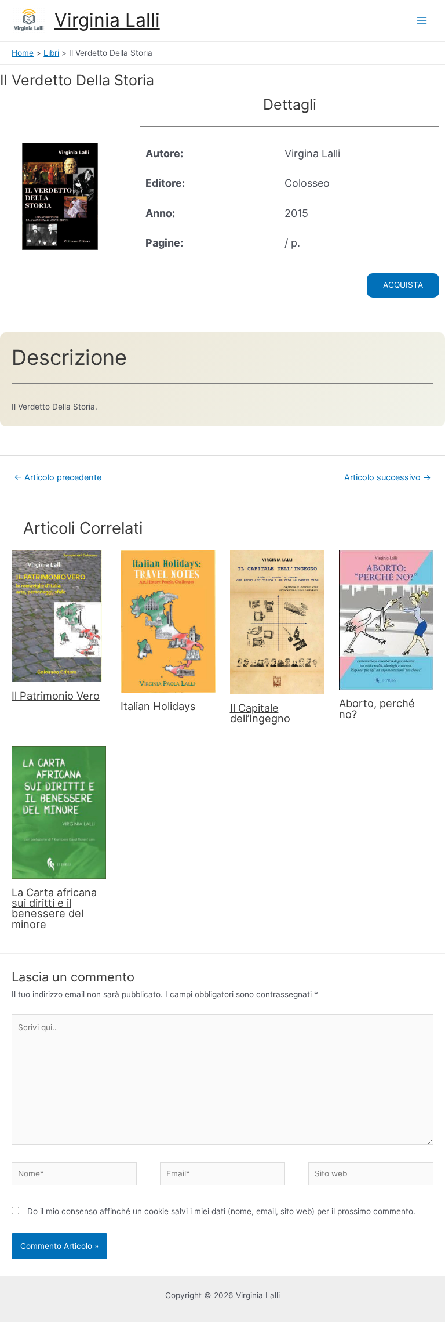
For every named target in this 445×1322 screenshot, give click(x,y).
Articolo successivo (387, 477)
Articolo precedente (57, 477)
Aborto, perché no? (377, 708)
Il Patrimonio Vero (56, 695)
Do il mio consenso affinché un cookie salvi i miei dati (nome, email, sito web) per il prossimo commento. (221, 1211)
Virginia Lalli (107, 20)
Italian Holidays (158, 706)
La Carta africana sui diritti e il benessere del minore (54, 908)
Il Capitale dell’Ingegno (260, 713)
